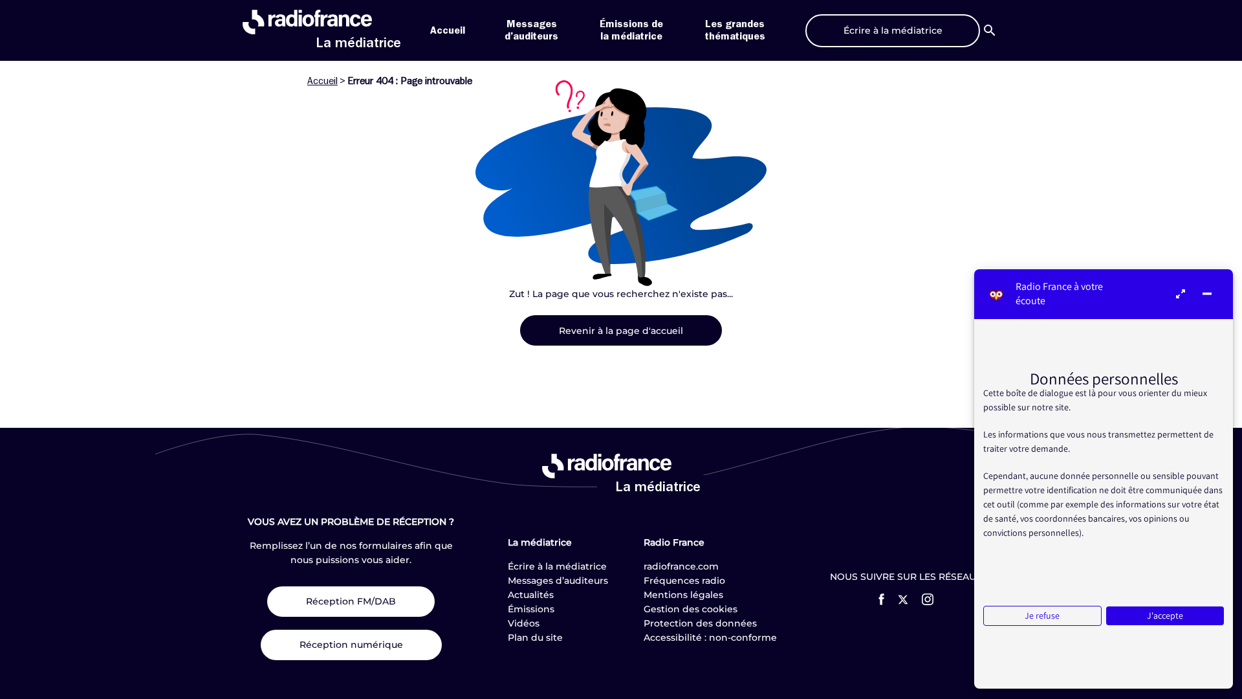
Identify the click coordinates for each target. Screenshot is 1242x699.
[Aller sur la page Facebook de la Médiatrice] (881, 599)
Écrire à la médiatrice (557, 566)
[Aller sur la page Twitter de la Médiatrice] (903, 600)
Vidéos (523, 623)
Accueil (447, 30)
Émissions (531, 609)
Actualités (531, 595)
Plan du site (535, 637)
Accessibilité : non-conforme (710, 637)
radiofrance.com (681, 566)
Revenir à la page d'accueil (621, 331)
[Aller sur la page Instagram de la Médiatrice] (927, 599)
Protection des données (700, 623)
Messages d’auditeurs (558, 580)
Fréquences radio (684, 580)
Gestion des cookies (690, 609)
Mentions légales (683, 595)
